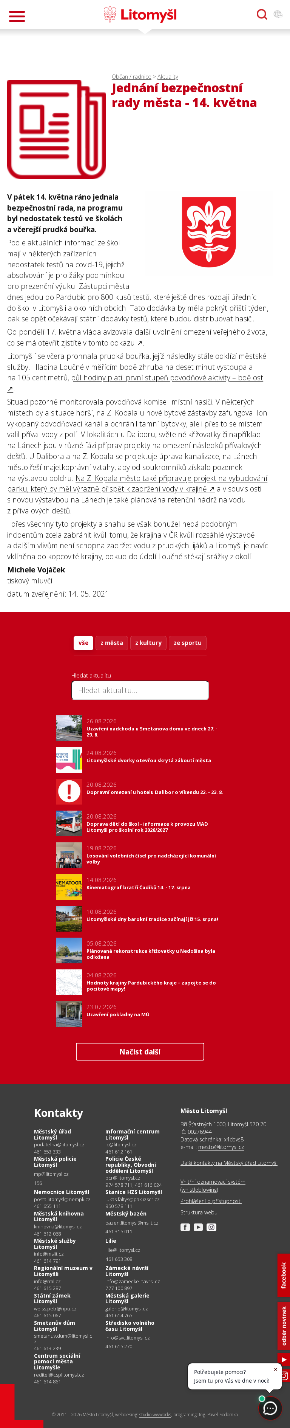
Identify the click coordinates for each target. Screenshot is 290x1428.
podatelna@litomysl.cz (59, 1144)
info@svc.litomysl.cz (127, 1338)
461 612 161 (118, 1151)
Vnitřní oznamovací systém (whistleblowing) (212, 1185)
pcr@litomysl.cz (122, 1178)
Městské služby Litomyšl (55, 1243)
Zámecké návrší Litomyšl (126, 1271)
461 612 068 (47, 1233)
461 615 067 (47, 1315)
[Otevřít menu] (17, 16)
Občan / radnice (131, 76)
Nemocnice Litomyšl (61, 1191)
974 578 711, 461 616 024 (133, 1184)
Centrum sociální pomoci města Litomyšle (57, 1361)
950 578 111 (118, 1206)
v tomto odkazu (109, 343)
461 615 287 (47, 1288)
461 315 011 (118, 1231)
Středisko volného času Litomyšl (129, 1325)
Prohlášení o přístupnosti (211, 1201)
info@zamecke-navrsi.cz (132, 1281)
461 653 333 (47, 1151)
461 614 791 (47, 1260)
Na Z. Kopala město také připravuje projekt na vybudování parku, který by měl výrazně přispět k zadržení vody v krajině (137, 483)
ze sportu (188, 643)
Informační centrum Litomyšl (132, 1134)
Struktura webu (199, 1212)
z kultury (148, 643)
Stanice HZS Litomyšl (133, 1191)
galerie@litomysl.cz (126, 1309)
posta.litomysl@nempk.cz (62, 1199)
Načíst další (139, 1052)
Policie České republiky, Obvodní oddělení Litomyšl (130, 1164)
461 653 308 (118, 1259)
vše (83, 643)
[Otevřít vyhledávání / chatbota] (262, 14)
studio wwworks (155, 1414)
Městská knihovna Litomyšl (59, 1216)
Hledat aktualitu (91, 675)
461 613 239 (47, 1348)
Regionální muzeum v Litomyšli (63, 1271)
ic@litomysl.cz (121, 1144)
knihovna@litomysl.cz (58, 1227)
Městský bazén (126, 1213)
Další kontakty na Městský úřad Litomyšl (229, 1162)
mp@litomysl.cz (51, 1174)
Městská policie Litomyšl (55, 1161)
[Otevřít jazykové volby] (278, 14)
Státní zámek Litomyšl (52, 1298)
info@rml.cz (47, 1281)
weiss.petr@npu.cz (55, 1309)
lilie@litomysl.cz (122, 1250)
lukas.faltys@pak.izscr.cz (132, 1199)
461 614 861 (47, 1381)
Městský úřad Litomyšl (52, 1134)
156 (38, 1183)
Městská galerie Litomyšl (127, 1298)
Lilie (110, 1240)
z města (111, 643)
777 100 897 (118, 1288)
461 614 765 (118, 1315)
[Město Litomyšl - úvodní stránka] (140, 14)
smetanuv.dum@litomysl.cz (63, 1338)
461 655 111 (47, 1206)
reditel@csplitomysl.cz (59, 1375)
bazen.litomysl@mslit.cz (132, 1223)
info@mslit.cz (49, 1254)
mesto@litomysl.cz (221, 1146)
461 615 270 (118, 1346)
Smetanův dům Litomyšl (54, 1325)
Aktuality (167, 76)
